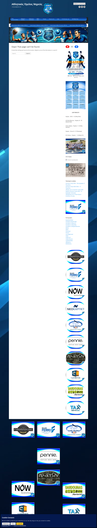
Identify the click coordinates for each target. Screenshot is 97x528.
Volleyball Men (69, 240)
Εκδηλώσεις (69, 244)
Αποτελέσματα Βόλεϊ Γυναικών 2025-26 (58, 25)
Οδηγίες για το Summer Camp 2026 (74, 189)
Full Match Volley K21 (71, 223)
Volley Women (69, 239)
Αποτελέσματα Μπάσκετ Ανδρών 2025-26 (39, 25)
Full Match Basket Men (71, 221)
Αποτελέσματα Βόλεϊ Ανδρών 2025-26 (19, 25)
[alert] (75, 160)
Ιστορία (44, 19)
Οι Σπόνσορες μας (65, 19)
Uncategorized (69, 234)
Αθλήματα (68, 242)
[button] (68, 146)
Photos (67, 232)
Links (58, 19)
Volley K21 (68, 237)
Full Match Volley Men (71, 225)
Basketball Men (69, 220)
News (67, 229)
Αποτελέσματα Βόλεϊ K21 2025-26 (77, 25)
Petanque (68, 231)
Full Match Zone (75, 19)
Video (67, 236)
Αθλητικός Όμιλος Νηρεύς (27, 4)
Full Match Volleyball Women (73, 226)
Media (67, 228)
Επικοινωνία (51, 19)
